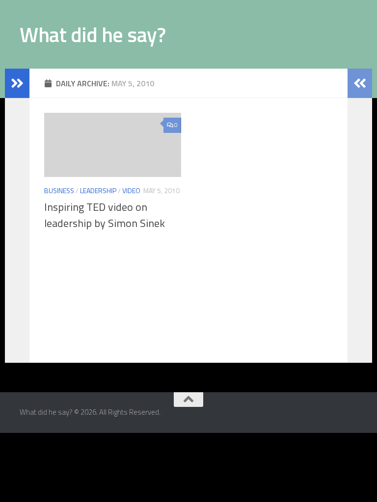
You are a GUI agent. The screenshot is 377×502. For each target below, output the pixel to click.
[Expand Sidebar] (17, 83)
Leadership (98, 190)
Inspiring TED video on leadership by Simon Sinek (104, 215)
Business (59, 190)
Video (131, 190)
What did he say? (92, 34)
